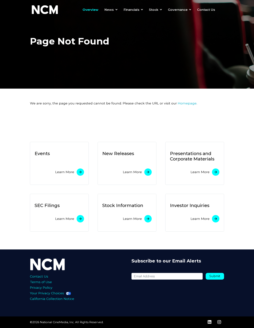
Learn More (64, 172)
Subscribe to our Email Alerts (166, 261)
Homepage (187, 103)
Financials (131, 10)
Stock (153, 10)
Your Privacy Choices (47, 293)
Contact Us (206, 10)
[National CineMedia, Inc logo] (54, 264)
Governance (178, 10)
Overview (90, 10)
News (109, 10)
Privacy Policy (41, 287)
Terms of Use (41, 282)
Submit (214, 276)
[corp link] (45, 9)
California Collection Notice (52, 299)
